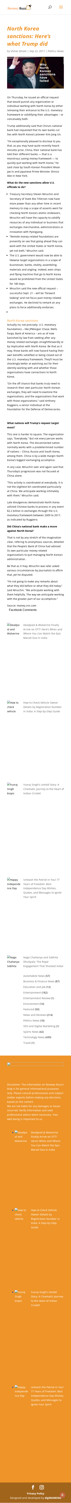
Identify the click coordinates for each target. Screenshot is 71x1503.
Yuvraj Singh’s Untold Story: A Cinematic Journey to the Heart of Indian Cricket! (43, 789)
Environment (31, 1004)
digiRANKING (53, 1498)
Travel (27, 1043)
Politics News (56, 51)
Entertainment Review (36, 998)
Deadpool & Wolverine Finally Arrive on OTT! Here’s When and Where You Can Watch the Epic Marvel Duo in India (45, 1141)
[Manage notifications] (62, 1495)
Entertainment (32, 992)
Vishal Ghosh (19, 51)
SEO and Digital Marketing (39, 1026)
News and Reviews (34, 1015)
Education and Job (34, 987)
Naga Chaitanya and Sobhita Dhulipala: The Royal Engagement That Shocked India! (43, 962)
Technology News (34, 1037)
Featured (28, 1009)
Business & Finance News (38, 981)
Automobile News (34, 976)
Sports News (31, 1031)
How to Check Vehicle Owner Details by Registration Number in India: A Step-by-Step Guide (42, 707)
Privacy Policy (35, 1493)
